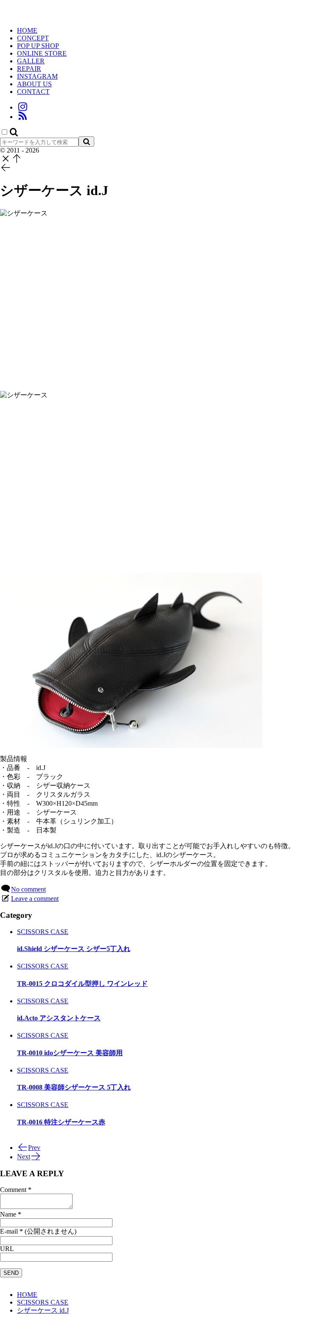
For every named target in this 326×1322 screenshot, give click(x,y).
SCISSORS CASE (42, 931)
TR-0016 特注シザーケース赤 (61, 1122)
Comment (13, 1189)
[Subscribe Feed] (22, 116)
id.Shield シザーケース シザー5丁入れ (73, 948)
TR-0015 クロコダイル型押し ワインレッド (82, 983)
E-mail (9, 1231)
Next (23, 1157)
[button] (13, 132)
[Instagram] (22, 107)
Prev (34, 1147)
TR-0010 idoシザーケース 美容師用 (70, 1052)
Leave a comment (35, 898)
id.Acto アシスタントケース (59, 1018)
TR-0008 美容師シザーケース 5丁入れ (74, 1087)
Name (8, 1214)
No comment (28, 889)
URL (7, 1248)
